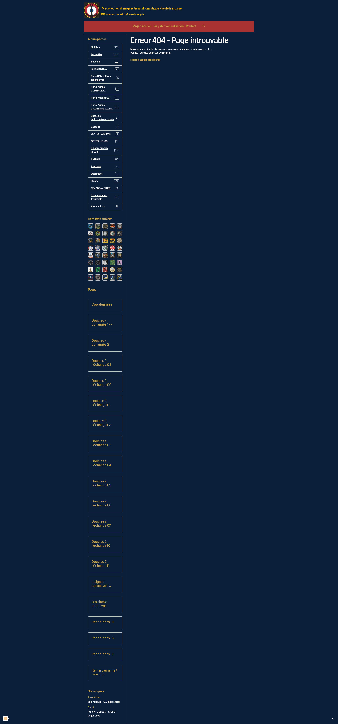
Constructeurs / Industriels (105, 197)
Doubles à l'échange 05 (101, 483)
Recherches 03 (103, 654)
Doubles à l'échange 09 (101, 383)
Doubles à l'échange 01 (101, 403)
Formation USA (104, 69)
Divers (104, 181)
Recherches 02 (103, 638)
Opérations (104, 173)
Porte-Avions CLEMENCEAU (105, 88)
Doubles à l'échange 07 (101, 523)
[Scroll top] (332, 718)
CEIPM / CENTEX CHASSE (105, 150)
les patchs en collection (169, 26)
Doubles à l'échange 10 (101, 544)
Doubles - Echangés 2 (100, 343)
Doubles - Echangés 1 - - (102, 322)
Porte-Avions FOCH (104, 98)
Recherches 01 (103, 622)
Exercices (104, 166)
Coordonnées (102, 304)
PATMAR (104, 159)
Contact (191, 26)
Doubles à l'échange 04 (101, 463)
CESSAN (104, 126)
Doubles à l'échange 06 (101, 503)
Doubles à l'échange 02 (101, 423)
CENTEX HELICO (104, 141)
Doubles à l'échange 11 (100, 564)
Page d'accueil (142, 26)
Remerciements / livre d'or (104, 672)
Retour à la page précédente (145, 60)
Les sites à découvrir (99, 604)
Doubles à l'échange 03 (101, 443)
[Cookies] (6, 718)
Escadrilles (104, 54)
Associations (104, 206)
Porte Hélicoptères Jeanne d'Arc (105, 77)
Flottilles (104, 47)
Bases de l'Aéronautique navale (105, 117)
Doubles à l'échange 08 (101, 363)
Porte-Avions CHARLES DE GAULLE (105, 106)
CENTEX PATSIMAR (104, 134)
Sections (104, 61)
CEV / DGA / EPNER (104, 188)
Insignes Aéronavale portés (100, 584)
